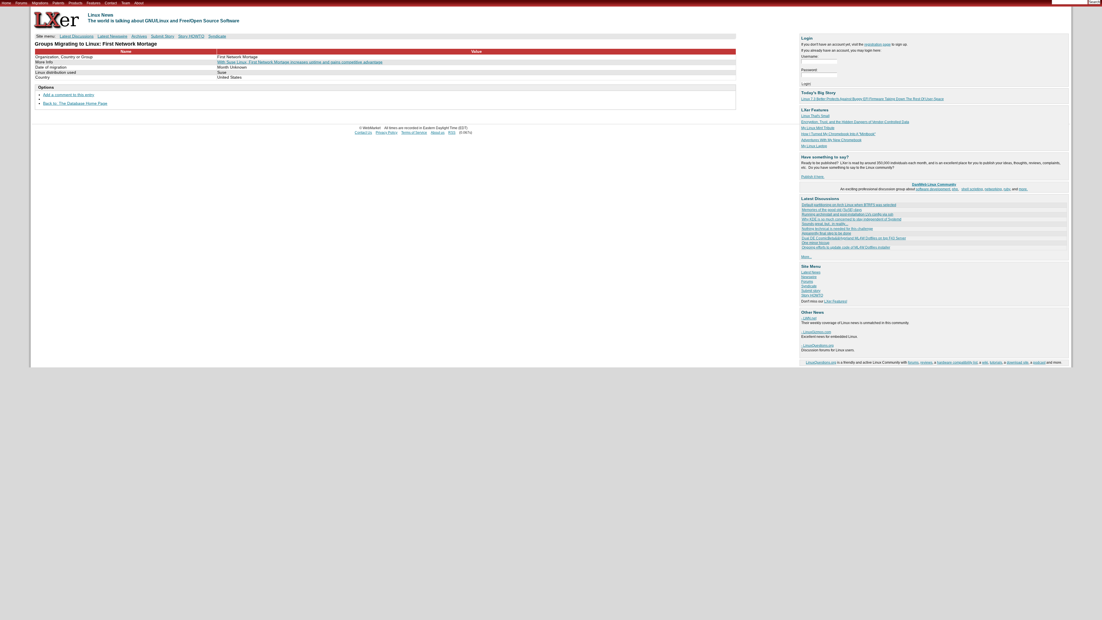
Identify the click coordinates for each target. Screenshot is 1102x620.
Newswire (809, 277)
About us (438, 133)
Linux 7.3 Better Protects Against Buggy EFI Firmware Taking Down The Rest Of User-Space (872, 99)
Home (6, 3)
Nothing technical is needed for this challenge (837, 229)
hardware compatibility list (957, 363)
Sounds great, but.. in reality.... (825, 224)
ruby (1007, 189)
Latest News (810, 272)
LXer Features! (835, 301)
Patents (58, 3)
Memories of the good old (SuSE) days (832, 210)
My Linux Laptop (814, 146)
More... (806, 257)
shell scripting (972, 189)
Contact (111, 3)
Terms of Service (414, 133)
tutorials (996, 363)
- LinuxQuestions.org (817, 346)
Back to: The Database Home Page (75, 103)
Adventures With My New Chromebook (831, 140)
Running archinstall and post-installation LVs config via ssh (847, 214)
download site (1018, 363)
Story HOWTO (812, 295)
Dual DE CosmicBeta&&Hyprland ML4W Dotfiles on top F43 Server (854, 238)
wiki (985, 363)
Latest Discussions (77, 36)
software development (933, 189)
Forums (21, 3)
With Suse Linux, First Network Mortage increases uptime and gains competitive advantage (300, 62)
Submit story (810, 291)
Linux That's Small (815, 116)
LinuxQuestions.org (821, 363)
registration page (877, 44)
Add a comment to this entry (68, 95)
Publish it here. (812, 177)
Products (75, 3)
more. (1023, 189)
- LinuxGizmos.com (816, 332)
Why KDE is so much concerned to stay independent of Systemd (851, 219)
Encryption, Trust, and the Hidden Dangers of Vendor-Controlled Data (855, 122)
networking (993, 189)
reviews (926, 363)
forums (913, 363)
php (955, 189)
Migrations (40, 3)
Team (125, 3)
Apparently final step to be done (826, 233)
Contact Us (363, 133)
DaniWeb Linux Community (934, 185)
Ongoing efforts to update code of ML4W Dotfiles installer (846, 247)
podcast (1039, 363)
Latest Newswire (112, 36)
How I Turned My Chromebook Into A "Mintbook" (838, 134)
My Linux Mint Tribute (818, 128)
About (138, 3)
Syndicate (809, 286)
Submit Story (162, 36)
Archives (139, 36)
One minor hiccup (815, 243)
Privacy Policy (386, 133)
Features (93, 3)
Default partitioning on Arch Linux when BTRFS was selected (849, 205)
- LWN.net (808, 318)
